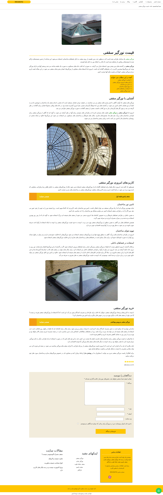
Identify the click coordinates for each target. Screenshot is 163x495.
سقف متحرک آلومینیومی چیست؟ (52, 454)
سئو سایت (80, 493)
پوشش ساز (74, 488)
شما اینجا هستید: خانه (155, 6)
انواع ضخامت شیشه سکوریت (53, 463)
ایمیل (129, 414)
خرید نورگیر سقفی (125, 91)
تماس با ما (115, 2)
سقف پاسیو (124, 462)
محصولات (149, 2)
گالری (135, 2)
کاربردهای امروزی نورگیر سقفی (121, 82)
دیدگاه (129, 383)
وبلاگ (128, 2)
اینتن (73, 493)
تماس (115, 468)
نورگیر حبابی (113, 113)
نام (130, 409)
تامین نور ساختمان (125, 84)
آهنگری (141, 2)
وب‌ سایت (128, 419)
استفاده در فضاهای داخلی (123, 88)
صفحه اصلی (157, 2)
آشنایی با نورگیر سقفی (124, 80)
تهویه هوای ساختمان (124, 86)
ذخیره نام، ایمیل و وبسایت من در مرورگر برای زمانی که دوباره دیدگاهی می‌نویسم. (105, 423)
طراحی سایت (87, 493)
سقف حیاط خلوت (116, 462)
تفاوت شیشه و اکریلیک (55, 458)
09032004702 (19, 2)
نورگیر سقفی (130, 59)
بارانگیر (80, 470)
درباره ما (122, 2)
